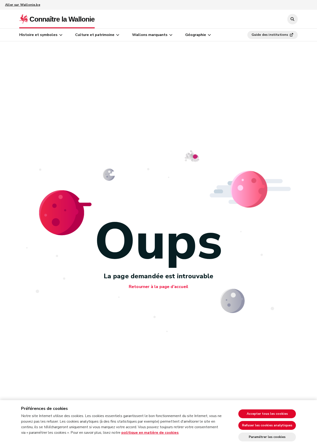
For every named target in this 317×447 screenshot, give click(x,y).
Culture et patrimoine (94, 34)
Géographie (195, 34)
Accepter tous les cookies (267, 413)
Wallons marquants (150, 34)
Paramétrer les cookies (267, 437)
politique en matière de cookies (150, 432)
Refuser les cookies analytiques (267, 425)
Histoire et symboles (38, 34)
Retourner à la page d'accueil (158, 286)
